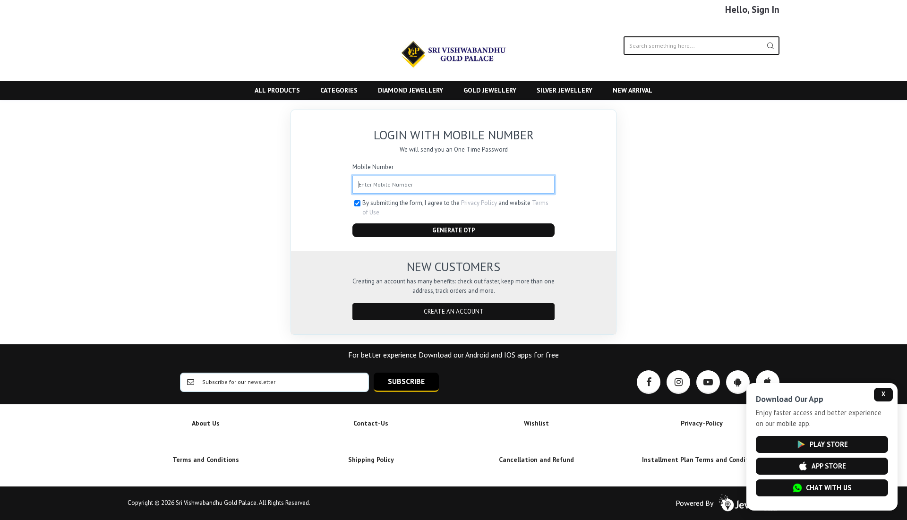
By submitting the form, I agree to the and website (455, 207)
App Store (829, 465)
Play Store (829, 444)
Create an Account (454, 311)
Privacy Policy (479, 203)
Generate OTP (453, 230)
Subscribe (406, 381)
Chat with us (828, 487)
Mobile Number (373, 167)
